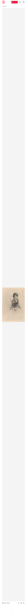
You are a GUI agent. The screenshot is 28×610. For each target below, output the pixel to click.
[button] (13, 304)
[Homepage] (3, 2)
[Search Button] (20, 2)
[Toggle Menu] (24, 2)
